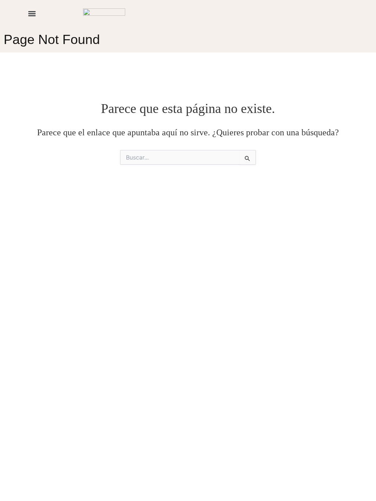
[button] (32, 13)
